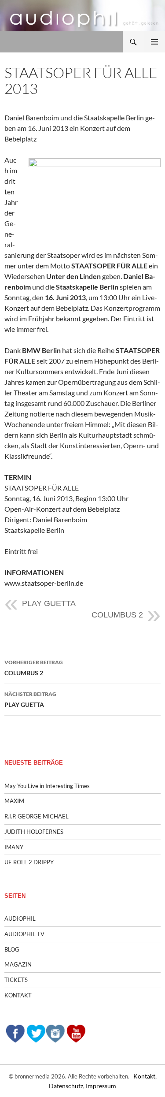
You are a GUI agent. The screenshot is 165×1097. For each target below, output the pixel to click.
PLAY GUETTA (49, 603)
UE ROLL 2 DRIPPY (29, 862)
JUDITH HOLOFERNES (33, 831)
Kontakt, (145, 1076)
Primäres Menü (154, 41)
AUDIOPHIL (20, 918)
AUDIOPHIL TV (24, 933)
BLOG (11, 949)
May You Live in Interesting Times (47, 785)
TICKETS (16, 979)
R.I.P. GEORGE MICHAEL (36, 816)
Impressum (101, 1086)
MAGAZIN (18, 964)
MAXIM (14, 800)
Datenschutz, (67, 1086)
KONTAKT (18, 995)
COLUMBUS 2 (117, 614)
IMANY (13, 847)
